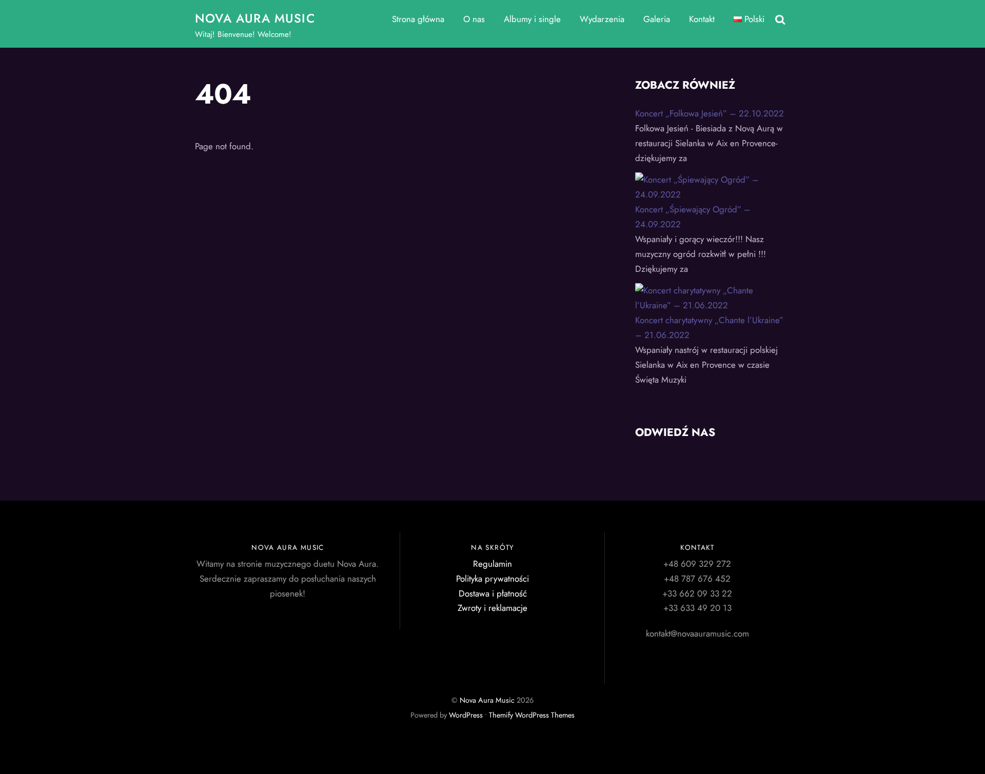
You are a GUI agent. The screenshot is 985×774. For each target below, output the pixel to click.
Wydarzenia (602, 19)
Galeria (656, 19)
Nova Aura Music (487, 700)
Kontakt (702, 19)
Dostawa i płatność (493, 593)
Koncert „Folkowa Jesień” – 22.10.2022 (709, 113)
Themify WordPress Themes (532, 715)
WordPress (466, 715)
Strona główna (418, 19)
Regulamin (492, 564)
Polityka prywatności (492, 578)
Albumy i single (532, 19)
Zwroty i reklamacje (492, 608)
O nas (474, 19)
